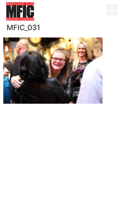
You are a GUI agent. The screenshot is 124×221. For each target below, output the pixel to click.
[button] (112, 9)
